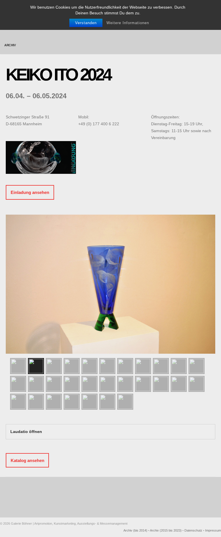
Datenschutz (193, 530)
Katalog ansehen (27, 460)
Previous (11, 280)
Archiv (10, 45)
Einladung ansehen (30, 192)
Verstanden (86, 23)
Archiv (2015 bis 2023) (166, 530)
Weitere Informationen (127, 23)
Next (209, 280)
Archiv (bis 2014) (135, 530)
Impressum (213, 530)
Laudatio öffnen (26, 431)
